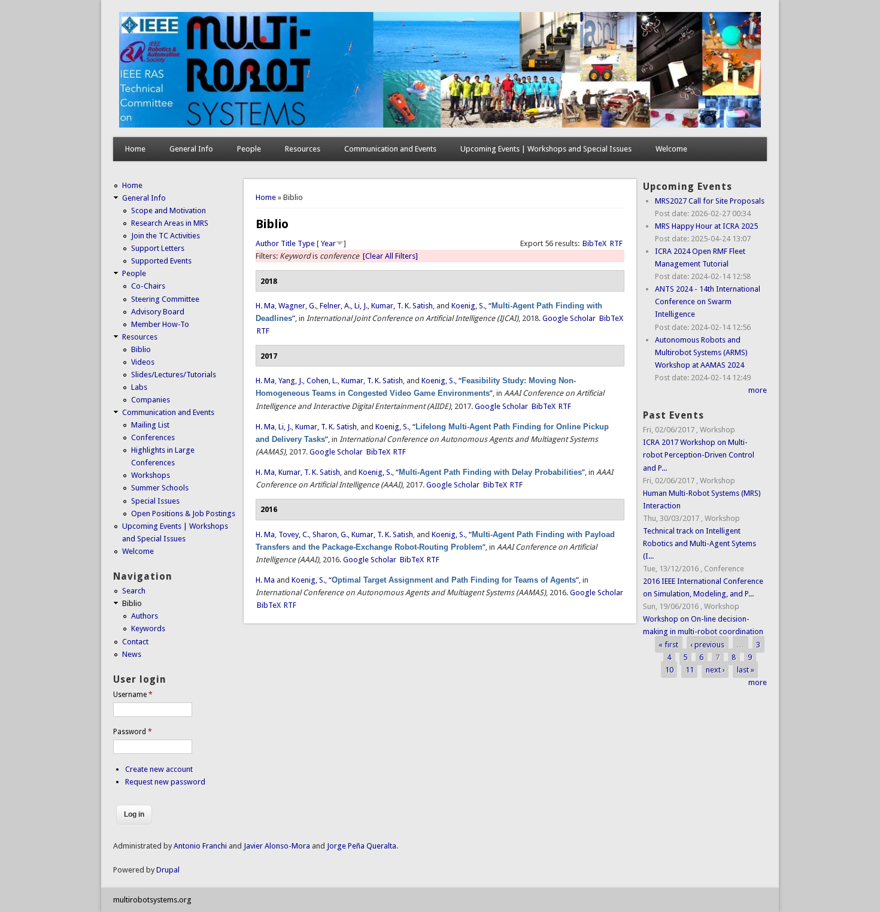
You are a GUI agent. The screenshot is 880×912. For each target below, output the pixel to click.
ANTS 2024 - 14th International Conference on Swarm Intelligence (707, 301)
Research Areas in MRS (169, 223)
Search (133, 590)
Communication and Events (390, 148)
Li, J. (361, 305)
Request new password (165, 781)
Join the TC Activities (165, 235)
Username (133, 694)
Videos (142, 361)
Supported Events (161, 260)
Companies (150, 399)
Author (267, 243)
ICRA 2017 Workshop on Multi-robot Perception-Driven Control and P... (698, 455)
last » (745, 669)
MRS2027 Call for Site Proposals (709, 200)
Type (306, 243)
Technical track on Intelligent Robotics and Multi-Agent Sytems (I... (699, 543)
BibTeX (594, 243)
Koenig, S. (468, 305)
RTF (616, 243)
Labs (139, 387)
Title (288, 243)
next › (715, 669)
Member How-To (160, 324)
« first (668, 644)
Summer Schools (160, 487)
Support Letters (157, 248)
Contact (135, 641)
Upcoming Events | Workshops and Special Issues (546, 148)
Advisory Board (157, 311)
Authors (144, 615)
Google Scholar (569, 318)
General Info (191, 148)
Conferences (153, 437)
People (249, 148)
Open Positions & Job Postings (183, 513)
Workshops (150, 475)
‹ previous (707, 644)
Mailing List (150, 424)
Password (132, 732)
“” (490, 472)
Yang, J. (290, 380)
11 (689, 669)
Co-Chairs (148, 285)
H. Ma (265, 305)
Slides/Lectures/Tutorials (173, 374)
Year (328, 243)
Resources (302, 148)
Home (135, 148)
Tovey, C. (293, 534)
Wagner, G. (297, 305)
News (131, 654)
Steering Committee (165, 299)
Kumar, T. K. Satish (402, 305)
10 (669, 669)
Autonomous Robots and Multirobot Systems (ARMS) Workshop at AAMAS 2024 (701, 352)
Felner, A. (335, 305)
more (757, 390)
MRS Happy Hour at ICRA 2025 (706, 226)
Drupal (168, 869)
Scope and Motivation (168, 210)
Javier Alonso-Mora (276, 845)
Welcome (671, 148)
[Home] (440, 124)
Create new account (159, 769)
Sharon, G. (330, 534)
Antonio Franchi (200, 845)
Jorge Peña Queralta (361, 845)
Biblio (141, 349)
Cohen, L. (322, 380)
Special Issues (155, 500)
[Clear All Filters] (390, 256)
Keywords (148, 628)
